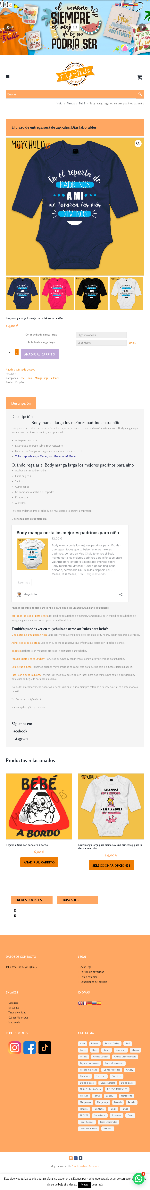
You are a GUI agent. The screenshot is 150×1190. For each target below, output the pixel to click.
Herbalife (84, 1095)
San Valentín (99, 1115)
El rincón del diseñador (90, 1089)
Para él (113, 1108)
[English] (80, 1002)
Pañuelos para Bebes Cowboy (28, 658)
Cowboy (129, 1069)
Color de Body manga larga (41, 334)
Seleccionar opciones (111, 865)
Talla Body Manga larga (41, 342)
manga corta (126, 1095)
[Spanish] (99, 1002)
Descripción (21, 403)
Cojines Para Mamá (88, 1069)
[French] (85, 1002)
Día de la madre (87, 1082)
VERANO (108, 1128)
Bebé (82, 103)
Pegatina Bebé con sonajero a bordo (27, 844)
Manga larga (41, 378)
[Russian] (94, 1002)
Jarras (97, 1095)
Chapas (135, 1050)
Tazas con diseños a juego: (26, 674)
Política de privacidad (92, 971)
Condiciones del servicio (93, 981)
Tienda (71, 103)
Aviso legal (86, 966)
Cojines (83, 1056)
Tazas (130, 1115)
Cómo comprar (88, 976)
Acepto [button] (84, 1184)
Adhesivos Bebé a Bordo (25, 642)
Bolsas (107, 1050)
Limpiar (132, 342)
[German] (89, 1002)
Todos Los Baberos (88, 1128)
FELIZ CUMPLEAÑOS (117, 1089)
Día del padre (127, 1082)
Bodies (30, 378)
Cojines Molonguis (18, 1017)
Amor (82, 1043)
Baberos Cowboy (112, 1043)
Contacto (13, 1002)
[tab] (21, 403)
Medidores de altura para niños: (29, 634)
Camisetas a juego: (22, 666)
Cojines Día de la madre (125, 1056)
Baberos (16, 650)
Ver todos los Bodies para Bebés (30, 615)
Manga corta (85, 1102)
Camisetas (121, 1050)
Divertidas (85, 1076)
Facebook (19, 731)
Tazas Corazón (87, 1122)
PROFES (84, 1115)
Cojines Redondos (112, 1069)
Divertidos (116, 1076)
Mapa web (14, 1022)
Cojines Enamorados (89, 1063)
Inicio (59, 103)
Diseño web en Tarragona (85, 1166)
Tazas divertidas (17, 1012)
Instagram (20, 738)
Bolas (94, 1050)
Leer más (97, 1184)
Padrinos (54, 378)
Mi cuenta (13, 1007)
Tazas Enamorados (108, 1122)
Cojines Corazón (100, 1056)
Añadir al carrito (39, 354)
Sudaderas (116, 1115)
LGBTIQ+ (110, 1095)
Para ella (118, 1102)
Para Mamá (99, 1108)
